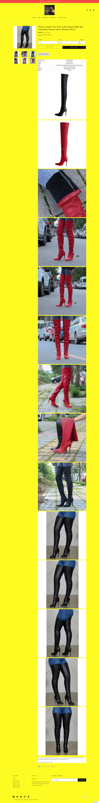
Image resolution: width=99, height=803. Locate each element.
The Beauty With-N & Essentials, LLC (23, 800)
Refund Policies (16, 783)
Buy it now (74, 47)
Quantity (82, 40)
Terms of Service (16, 787)
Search (14, 779)
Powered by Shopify (34, 800)
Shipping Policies (16, 785)
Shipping (40, 35)
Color (60, 40)
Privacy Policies (16, 781)
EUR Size (40, 40)
